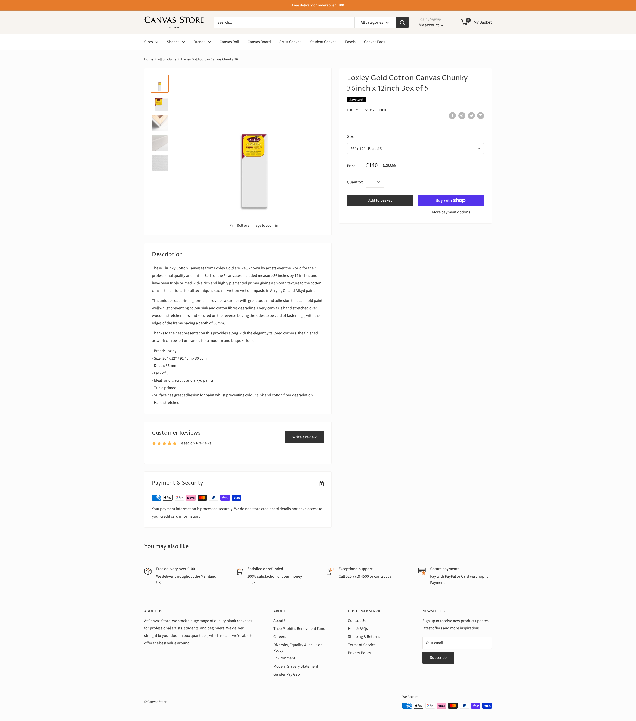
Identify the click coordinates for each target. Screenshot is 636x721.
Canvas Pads (374, 41)
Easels (350, 41)
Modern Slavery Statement (295, 666)
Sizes (148, 41)
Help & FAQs (358, 628)
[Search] (402, 22)
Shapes (173, 41)
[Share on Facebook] (452, 115)
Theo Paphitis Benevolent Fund (299, 628)
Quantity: (355, 182)
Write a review (304, 437)
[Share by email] (480, 115)
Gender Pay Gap (286, 674)
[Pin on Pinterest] (461, 115)
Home (148, 59)
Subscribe (438, 657)
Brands (199, 41)
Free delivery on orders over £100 (318, 5)
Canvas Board (259, 41)
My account (429, 25)
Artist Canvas (290, 41)
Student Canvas (323, 41)
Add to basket (380, 200)
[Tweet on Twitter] (471, 115)
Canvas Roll (229, 41)
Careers (279, 636)
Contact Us (357, 620)
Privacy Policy (359, 652)
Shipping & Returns (364, 636)
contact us (382, 576)
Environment (284, 658)
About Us (280, 620)
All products (167, 59)
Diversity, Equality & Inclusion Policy (298, 647)
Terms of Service (362, 644)
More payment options (451, 212)
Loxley (352, 110)
